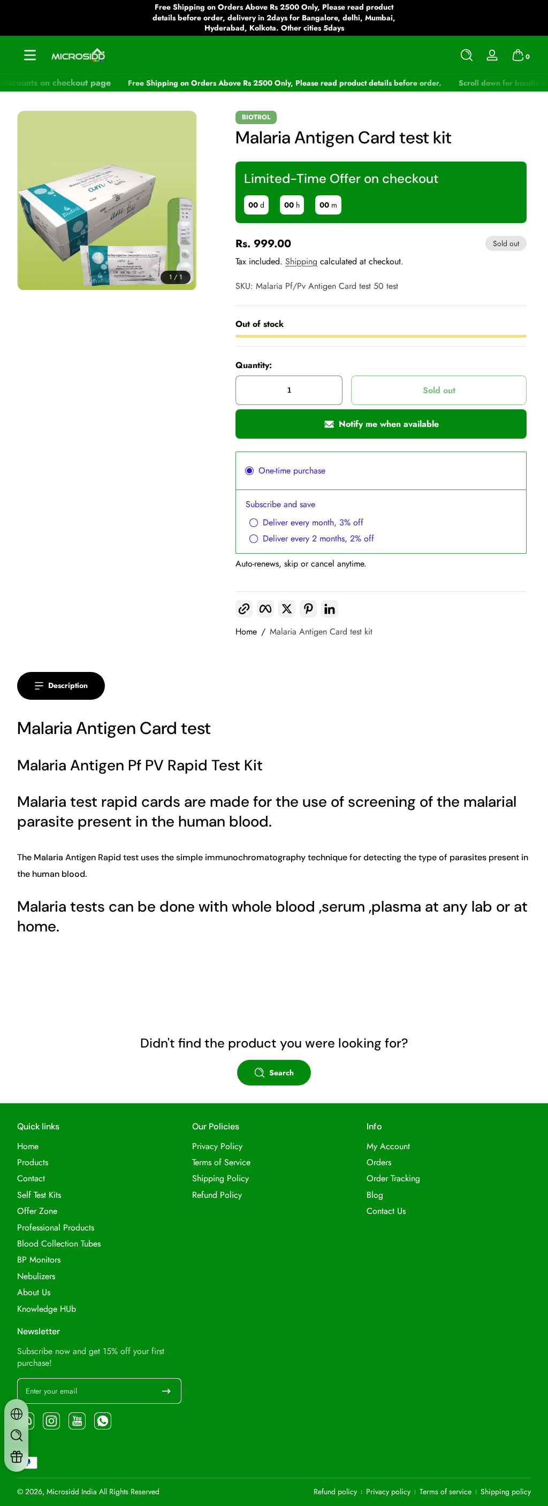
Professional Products (55, 1228)
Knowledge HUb (46, 1309)
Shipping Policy (220, 1178)
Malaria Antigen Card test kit (321, 632)
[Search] (466, 55)
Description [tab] (68, 685)
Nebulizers (36, 1276)
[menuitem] (99, 1146)
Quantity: (253, 365)
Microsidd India (72, 1491)
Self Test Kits (39, 1195)
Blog (375, 1195)
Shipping (301, 261)
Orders (379, 1162)
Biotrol (256, 117)
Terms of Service (221, 1162)
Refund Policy (217, 1195)
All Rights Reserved (129, 1491)
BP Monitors (38, 1260)
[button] (467, 55)
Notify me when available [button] (389, 424)
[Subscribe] (166, 1391)
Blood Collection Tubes (59, 1244)
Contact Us (386, 1211)
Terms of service (445, 1492)
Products (32, 1162)
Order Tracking (393, 1178)
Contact (31, 1178)
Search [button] (281, 1072)
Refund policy (335, 1492)
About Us (33, 1292)
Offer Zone (37, 1211)
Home (246, 632)
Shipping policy (506, 1492)
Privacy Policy (217, 1146)
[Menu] (30, 55)
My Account (388, 1146)
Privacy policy (388, 1492)
